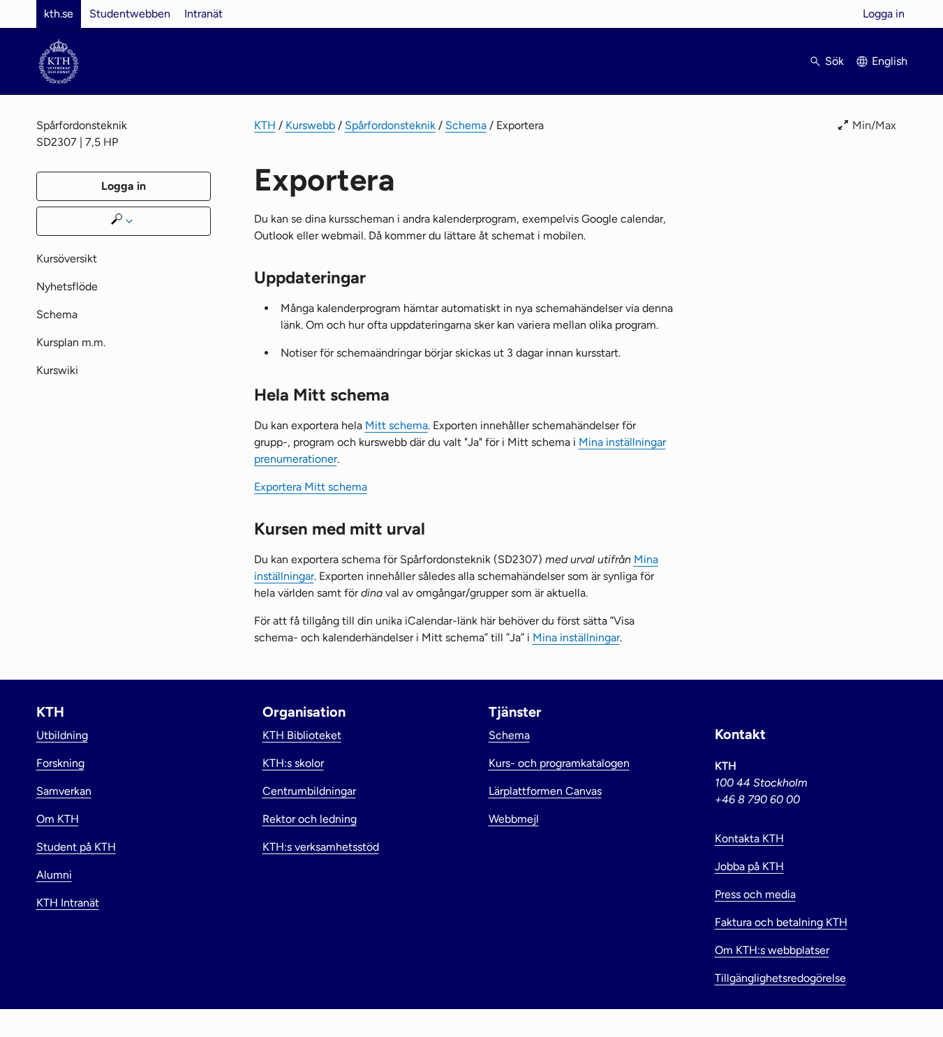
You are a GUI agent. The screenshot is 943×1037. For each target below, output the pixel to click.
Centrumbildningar (309, 791)
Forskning (60, 763)
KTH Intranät (67, 902)
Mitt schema (396, 425)
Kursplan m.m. (70, 342)
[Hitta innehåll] (123, 221)
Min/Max (874, 125)
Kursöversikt (66, 258)
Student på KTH (76, 846)
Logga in (884, 13)
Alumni (54, 874)
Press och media (755, 894)
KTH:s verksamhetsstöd (320, 846)
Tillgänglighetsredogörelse (780, 978)
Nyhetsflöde (67, 286)
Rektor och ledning (309, 819)
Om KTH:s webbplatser (772, 950)
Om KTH (57, 819)
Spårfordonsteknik (390, 125)
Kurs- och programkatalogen (559, 763)
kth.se (58, 13)
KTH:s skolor (293, 763)
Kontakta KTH (749, 838)
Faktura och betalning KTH (781, 922)
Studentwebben (129, 13)
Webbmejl (514, 819)
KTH (265, 125)
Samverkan (63, 791)
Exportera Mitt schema (310, 486)
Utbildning (62, 735)
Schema (466, 125)
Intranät (203, 13)
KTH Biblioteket (301, 735)
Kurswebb (310, 125)
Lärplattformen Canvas (545, 791)
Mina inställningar (576, 637)
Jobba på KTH (749, 866)
